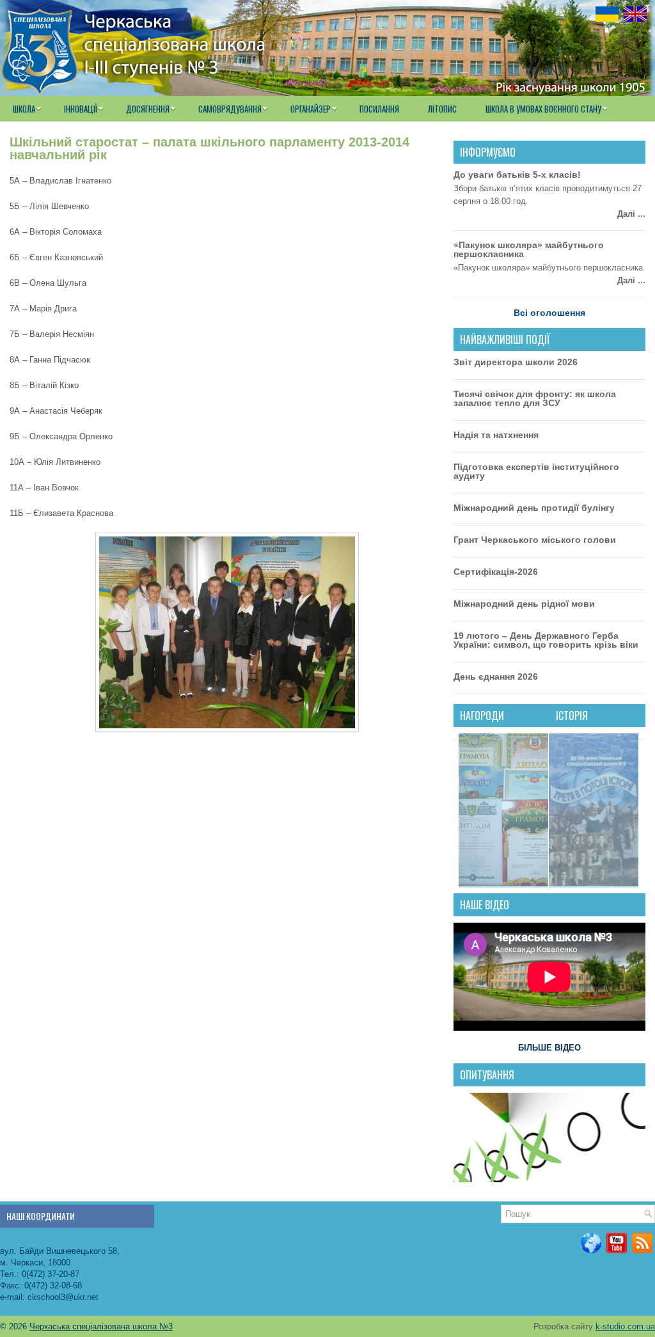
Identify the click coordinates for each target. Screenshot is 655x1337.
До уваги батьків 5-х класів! (517, 174)
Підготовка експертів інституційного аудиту (536, 471)
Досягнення (148, 108)
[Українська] (607, 14)
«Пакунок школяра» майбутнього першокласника (529, 249)
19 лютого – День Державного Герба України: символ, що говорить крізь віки (546, 640)
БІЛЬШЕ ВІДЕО (549, 1047)
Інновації (80, 108)
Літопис (442, 108)
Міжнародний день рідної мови (524, 603)
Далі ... (631, 214)
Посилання (379, 108)
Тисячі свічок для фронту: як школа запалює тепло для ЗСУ (535, 398)
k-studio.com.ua (625, 1326)
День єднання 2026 (496, 676)
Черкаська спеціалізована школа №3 (101, 1326)
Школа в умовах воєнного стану (543, 108)
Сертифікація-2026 (496, 572)
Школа (24, 108)
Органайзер (310, 108)
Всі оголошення (549, 313)
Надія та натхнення (496, 435)
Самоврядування (230, 108)
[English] (635, 14)
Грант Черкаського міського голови (535, 540)
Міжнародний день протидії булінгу (534, 508)
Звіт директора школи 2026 (516, 362)
